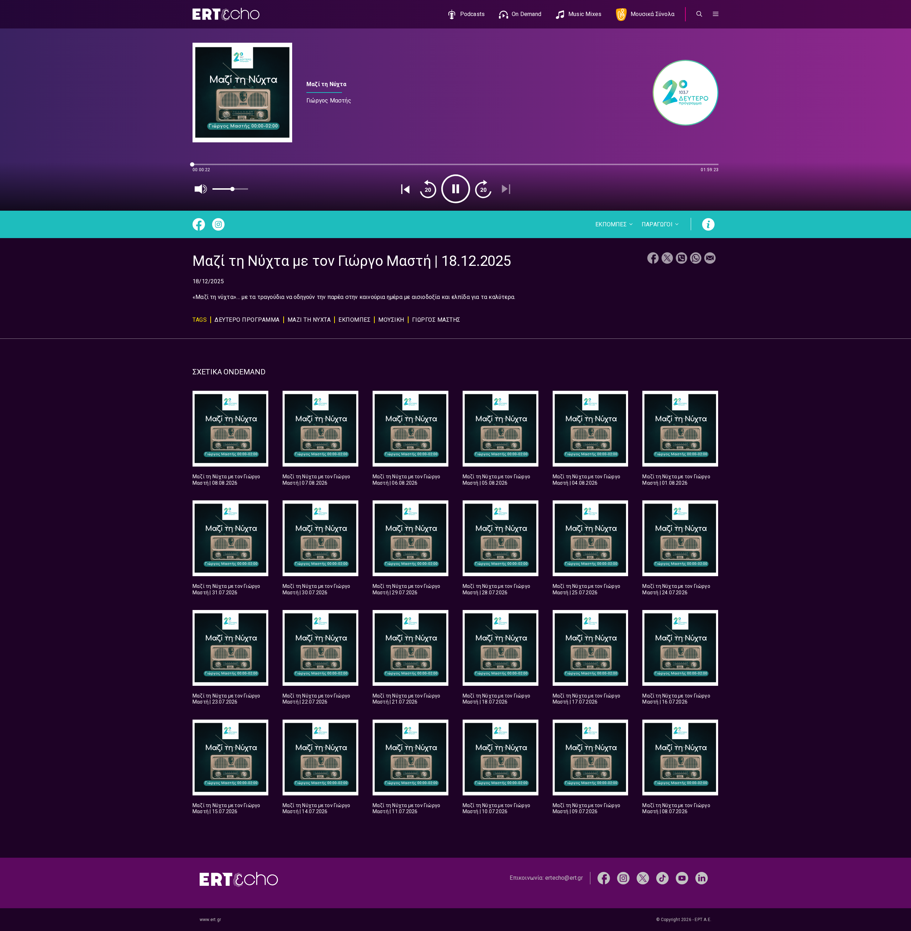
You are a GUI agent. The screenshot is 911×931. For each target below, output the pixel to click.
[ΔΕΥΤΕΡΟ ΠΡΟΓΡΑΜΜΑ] (682, 93)
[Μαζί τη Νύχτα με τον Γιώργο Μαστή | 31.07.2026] (230, 538)
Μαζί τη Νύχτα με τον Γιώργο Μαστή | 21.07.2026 (406, 699)
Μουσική (391, 319)
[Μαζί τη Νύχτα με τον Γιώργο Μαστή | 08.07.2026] (680, 757)
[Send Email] (710, 258)
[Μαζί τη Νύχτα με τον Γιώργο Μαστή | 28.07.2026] (500, 538)
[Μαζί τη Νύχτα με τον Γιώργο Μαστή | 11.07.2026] (410, 757)
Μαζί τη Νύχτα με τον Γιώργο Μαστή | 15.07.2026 (226, 809)
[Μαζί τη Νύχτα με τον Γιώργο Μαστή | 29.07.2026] (410, 538)
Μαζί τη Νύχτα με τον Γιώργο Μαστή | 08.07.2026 (676, 809)
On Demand (526, 14)
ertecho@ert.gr (564, 877)
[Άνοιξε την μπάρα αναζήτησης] (699, 14)
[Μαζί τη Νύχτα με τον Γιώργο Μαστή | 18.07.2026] (500, 648)
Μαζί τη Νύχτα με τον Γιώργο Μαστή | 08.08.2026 (226, 480)
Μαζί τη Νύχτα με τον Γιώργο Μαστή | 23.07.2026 (226, 699)
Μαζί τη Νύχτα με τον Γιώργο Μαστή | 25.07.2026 (586, 589)
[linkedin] (701, 877)
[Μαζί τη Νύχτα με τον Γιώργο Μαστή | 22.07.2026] (320, 648)
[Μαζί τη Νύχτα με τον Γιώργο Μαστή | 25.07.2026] (590, 538)
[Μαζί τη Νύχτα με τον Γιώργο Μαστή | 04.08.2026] (590, 429)
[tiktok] (662, 877)
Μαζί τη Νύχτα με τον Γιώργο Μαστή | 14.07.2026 (316, 809)
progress (204, 167)
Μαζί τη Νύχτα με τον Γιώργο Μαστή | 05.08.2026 (496, 480)
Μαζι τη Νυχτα (309, 319)
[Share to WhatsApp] (695, 258)
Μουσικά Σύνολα (652, 14)
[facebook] (603, 877)
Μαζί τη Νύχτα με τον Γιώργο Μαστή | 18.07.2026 (496, 699)
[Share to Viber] (681, 258)
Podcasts (472, 14)
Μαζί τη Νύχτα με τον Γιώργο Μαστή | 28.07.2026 (496, 589)
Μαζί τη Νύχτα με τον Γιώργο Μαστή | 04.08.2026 (586, 480)
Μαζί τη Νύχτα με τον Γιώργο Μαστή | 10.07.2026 (496, 809)
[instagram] (623, 877)
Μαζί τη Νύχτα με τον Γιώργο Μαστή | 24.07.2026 (676, 589)
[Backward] (428, 189)
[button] (716, 14)
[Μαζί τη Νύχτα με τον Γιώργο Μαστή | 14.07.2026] (320, 757)
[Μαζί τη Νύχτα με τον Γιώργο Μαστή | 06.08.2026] (410, 429)
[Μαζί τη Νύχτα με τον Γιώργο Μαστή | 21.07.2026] (410, 648)
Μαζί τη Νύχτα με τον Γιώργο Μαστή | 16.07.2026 (676, 699)
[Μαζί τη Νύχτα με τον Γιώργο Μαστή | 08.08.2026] (230, 429)
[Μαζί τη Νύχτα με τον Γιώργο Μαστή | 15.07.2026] (230, 757)
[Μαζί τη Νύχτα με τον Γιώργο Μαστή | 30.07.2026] (320, 538)
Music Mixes (584, 14)
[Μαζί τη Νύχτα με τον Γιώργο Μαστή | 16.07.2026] (680, 648)
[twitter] (643, 877)
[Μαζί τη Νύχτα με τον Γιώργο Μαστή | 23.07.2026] (230, 648)
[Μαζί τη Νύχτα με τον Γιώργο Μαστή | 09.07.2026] (590, 757)
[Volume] (201, 189)
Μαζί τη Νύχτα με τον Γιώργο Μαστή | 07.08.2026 (316, 480)
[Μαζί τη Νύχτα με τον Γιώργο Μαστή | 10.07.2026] (500, 757)
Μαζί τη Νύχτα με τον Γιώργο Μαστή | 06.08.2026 (406, 480)
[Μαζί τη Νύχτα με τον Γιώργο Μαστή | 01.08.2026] (680, 429)
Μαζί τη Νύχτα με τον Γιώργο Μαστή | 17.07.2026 (586, 699)
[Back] (405, 189)
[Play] (455, 189)
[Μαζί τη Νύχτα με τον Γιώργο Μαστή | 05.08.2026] (500, 429)
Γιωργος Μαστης (436, 319)
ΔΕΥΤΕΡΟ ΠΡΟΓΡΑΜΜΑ (247, 319)
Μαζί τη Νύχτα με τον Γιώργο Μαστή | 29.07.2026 (406, 589)
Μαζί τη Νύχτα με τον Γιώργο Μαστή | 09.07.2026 (586, 809)
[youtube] (682, 877)
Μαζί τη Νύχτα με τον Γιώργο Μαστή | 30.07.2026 (316, 589)
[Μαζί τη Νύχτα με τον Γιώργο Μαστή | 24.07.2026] (680, 538)
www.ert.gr (210, 919)
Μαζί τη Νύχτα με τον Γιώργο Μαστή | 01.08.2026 (676, 480)
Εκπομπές (354, 319)
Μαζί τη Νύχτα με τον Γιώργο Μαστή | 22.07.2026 (316, 699)
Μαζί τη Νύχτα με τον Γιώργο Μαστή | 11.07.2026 (406, 809)
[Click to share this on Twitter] (667, 258)
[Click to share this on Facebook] (653, 258)
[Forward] (483, 189)
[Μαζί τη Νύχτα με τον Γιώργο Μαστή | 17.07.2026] (590, 648)
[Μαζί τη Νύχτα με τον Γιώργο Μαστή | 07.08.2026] (320, 429)
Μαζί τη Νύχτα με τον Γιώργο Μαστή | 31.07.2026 (226, 589)
